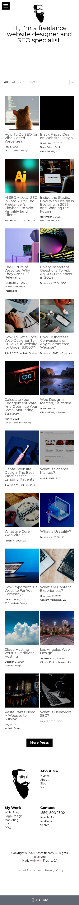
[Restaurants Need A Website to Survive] (22, 690)
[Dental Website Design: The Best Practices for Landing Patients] (22, 447)
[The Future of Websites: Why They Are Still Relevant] (22, 245)
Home (44, 775)
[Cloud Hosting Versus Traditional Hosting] (22, 628)
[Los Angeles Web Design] (57, 628)
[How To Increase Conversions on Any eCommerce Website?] (57, 316)
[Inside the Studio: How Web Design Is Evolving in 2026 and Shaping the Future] (57, 176)
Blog (43, 783)
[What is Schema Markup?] (57, 447)
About (44, 779)
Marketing (11, 820)
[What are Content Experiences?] (57, 566)
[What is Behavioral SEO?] (57, 690)
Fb (42, 787)
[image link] (39, 13)
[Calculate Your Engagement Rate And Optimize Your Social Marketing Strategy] (22, 378)
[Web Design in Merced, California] (57, 378)
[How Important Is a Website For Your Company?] (22, 566)
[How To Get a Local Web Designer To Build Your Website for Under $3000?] (22, 316)
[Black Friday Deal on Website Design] (57, 113)
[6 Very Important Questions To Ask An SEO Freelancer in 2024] (57, 245)
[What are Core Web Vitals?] (22, 510)
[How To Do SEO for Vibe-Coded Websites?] (22, 113)
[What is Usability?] (57, 510)
